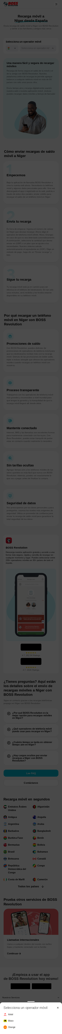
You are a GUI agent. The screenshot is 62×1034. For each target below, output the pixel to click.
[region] (31, 1021)
